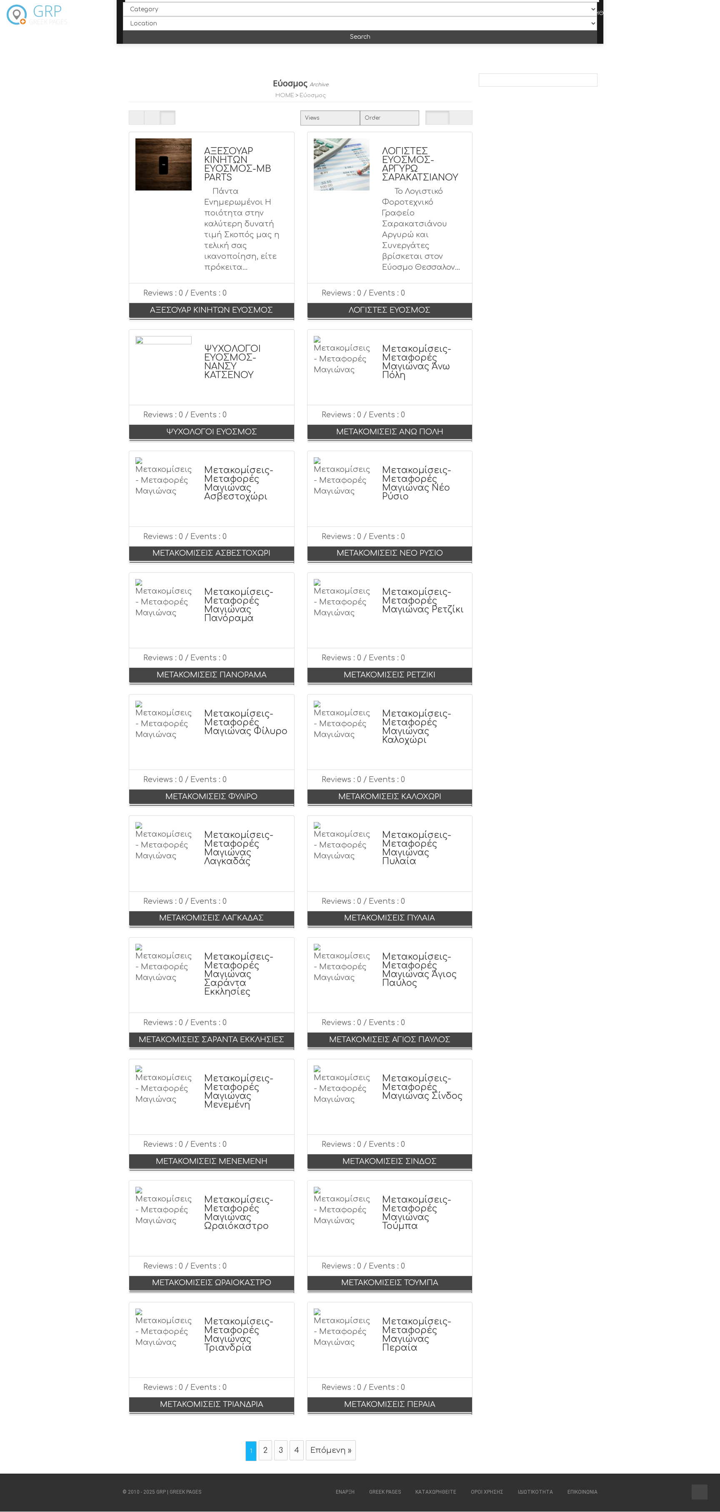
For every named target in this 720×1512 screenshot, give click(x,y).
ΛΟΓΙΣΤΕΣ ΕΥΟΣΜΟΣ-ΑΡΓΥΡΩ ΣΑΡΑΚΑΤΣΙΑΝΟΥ (420, 164)
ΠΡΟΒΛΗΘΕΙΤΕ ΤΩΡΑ (604, 13)
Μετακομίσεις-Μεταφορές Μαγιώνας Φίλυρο (246, 722)
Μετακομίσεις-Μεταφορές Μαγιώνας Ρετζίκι (423, 600)
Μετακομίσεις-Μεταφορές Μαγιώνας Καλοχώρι (416, 727)
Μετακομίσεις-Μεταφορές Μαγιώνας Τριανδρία (238, 1334)
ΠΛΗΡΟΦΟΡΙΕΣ (461, 13)
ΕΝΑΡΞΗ (416, 13)
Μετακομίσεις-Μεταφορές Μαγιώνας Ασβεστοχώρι (238, 483)
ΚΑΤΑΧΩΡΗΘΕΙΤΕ (435, 1492)
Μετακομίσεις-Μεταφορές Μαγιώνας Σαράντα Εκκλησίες (238, 974)
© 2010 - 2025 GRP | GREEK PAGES (161, 1492)
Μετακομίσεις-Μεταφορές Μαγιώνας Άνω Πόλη (416, 362)
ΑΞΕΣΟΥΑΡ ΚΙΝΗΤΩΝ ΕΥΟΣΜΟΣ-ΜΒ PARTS (237, 164)
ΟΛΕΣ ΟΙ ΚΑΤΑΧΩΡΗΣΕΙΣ (528, 13)
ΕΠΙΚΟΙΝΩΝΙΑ (664, 13)
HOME (284, 95)
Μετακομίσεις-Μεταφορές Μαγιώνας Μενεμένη (238, 1091)
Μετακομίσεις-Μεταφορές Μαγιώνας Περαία (416, 1334)
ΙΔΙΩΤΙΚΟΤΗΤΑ (535, 1492)
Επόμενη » (330, 1450)
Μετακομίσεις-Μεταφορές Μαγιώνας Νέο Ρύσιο (416, 483)
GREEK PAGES (385, 1492)
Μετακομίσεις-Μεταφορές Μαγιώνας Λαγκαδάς (238, 848)
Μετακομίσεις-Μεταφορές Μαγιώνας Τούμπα (416, 1213)
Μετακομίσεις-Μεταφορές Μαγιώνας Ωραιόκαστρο (238, 1213)
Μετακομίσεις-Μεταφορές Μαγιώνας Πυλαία (416, 848)
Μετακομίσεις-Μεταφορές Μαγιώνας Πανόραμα (238, 605)
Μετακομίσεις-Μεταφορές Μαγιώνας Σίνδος (422, 1087)
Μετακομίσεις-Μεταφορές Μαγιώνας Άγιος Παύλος (419, 970)
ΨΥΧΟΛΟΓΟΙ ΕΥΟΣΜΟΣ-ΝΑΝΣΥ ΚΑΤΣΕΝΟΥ (232, 362)
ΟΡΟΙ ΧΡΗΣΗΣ (487, 1492)
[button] (700, 1491)
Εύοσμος (313, 95)
